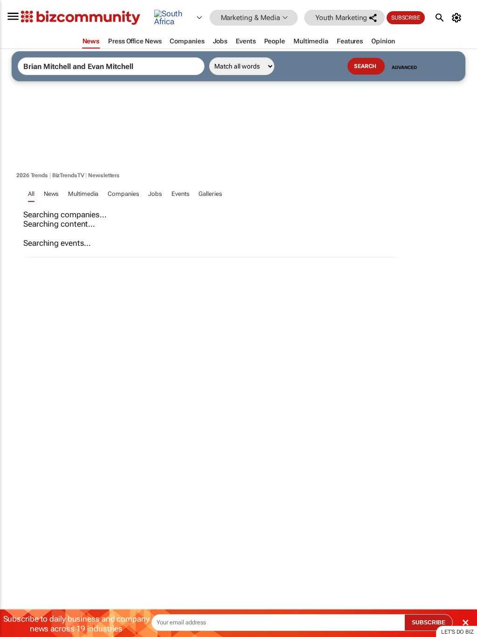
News (51, 193)
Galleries (210, 193)
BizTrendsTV (68, 175)
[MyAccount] (458, 18)
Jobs (155, 193)
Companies (123, 193)
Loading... (17, 436)
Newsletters (104, 175)
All (31, 193)
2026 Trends (32, 175)
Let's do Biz (457, 632)
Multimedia (83, 193)
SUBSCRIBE (428, 622)
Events (180, 193)
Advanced (404, 67)
